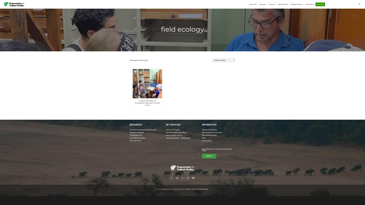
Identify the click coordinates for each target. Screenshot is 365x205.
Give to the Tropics (173, 130)
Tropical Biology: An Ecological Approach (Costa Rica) (147, 103)
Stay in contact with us (174, 135)
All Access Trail (135, 141)
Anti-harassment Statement (212, 132)
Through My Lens (136, 135)
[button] (253, 4)
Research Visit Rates (209, 130)
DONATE (209, 156)
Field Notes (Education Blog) (176, 132)
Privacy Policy (207, 141)
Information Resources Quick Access (143, 130)
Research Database (137, 132)
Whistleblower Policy (209, 135)
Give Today (320, 4)
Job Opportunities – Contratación (178, 138)
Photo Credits (203, 189)
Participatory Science (137, 138)
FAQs (204, 138)
